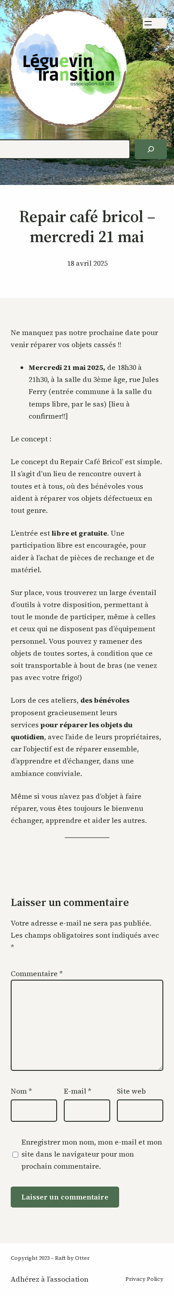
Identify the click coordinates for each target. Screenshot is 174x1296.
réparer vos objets (71, 498)
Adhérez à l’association (49, 1279)
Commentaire (37, 973)
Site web (131, 1091)
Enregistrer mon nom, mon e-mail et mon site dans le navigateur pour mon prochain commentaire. (91, 1154)
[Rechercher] (151, 149)
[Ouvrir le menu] (148, 23)
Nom (21, 1091)
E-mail (77, 1091)
